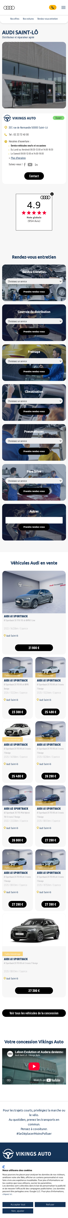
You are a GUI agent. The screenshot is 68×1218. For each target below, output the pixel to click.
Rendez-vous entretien (47, 18)
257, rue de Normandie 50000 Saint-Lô (28, 127)
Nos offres (14, 18)
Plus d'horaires (18, 158)
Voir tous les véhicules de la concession (34, 1013)
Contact (34, 176)
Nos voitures (28, 18)
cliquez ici (7, 1194)
